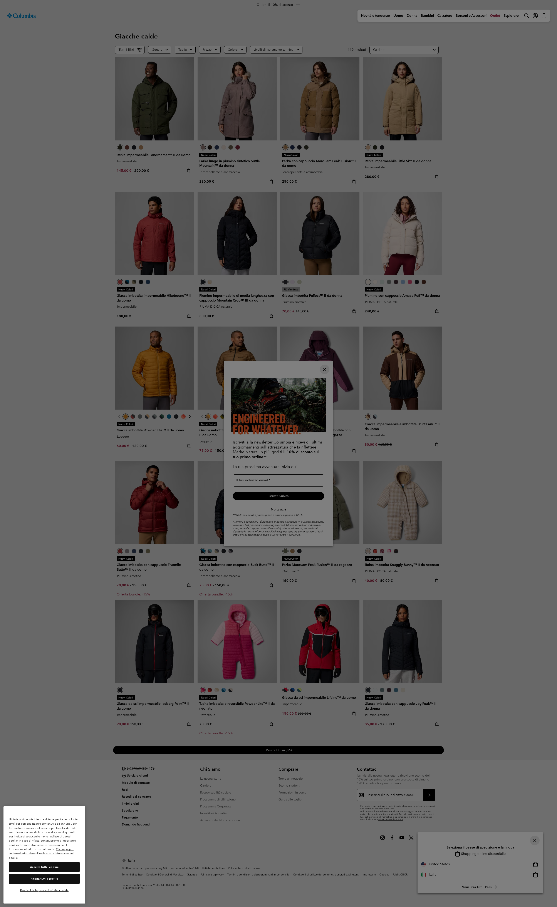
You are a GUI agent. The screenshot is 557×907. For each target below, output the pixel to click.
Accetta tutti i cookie (44, 867)
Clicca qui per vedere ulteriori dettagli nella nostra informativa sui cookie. (41, 853)
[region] (44, 855)
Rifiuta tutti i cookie (44, 878)
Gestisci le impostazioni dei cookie (44, 890)
